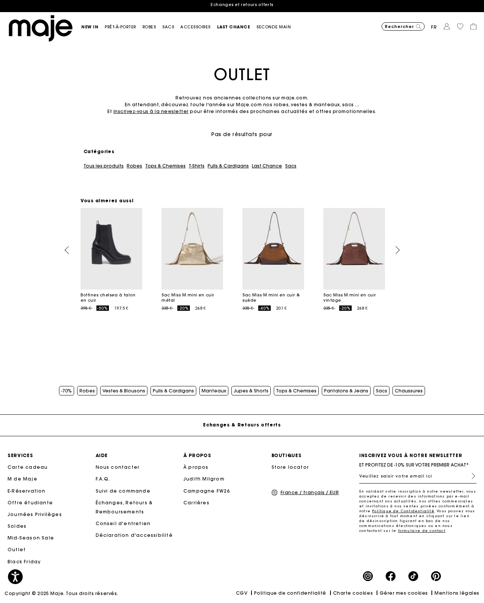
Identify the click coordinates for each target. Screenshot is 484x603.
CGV (242, 593)
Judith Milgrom (204, 479)
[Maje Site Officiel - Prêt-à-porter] (41, 28)
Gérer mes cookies (404, 593)
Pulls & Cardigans (228, 166)
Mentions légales (456, 593)
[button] (93, 27)
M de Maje (22, 479)
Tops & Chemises (165, 166)
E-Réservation (27, 491)
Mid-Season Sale (31, 538)
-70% (66, 391)
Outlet (17, 549)
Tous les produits (104, 166)
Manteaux (214, 391)
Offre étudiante (30, 502)
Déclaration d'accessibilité (134, 535)
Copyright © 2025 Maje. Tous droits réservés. (61, 593)
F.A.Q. (103, 479)
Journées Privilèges (35, 514)
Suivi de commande (123, 491)
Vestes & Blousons (123, 391)
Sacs (290, 166)
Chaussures (409, 391)
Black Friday (24, 561)
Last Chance (267, 166)
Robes (134, 166)
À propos (196, 467)
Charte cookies (353, 593)
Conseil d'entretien (123, 523)
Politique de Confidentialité (403, 511)
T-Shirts (197, 166)
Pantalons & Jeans (346, 391)
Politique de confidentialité (290, 593)
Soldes (17, 526)
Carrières (196, 502)
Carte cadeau (28, 467)
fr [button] (434, 27)
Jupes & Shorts (251, 391)
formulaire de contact (421, 531)
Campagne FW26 (206, 491)
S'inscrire (470, 476)
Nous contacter (118, 467)
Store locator (290, 467)
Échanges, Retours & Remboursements (124, 507)
